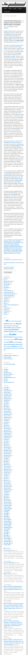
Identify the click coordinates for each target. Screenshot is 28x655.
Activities (6, 278)
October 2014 (7, 416)
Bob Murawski (18, 242)
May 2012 (6, 461)
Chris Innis (21, 213)
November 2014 (7, 414)
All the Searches (7, 550)
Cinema (6, 329)
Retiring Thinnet (7, 573)
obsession (8, 251)
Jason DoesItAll (7, 357)
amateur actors (11, 242)
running (5, 348)
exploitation (6, 246)
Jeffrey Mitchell (9, 174)
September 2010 (7, 489)
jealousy (20, 247)
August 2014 (6, 419)
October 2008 (7, 526)
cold (14, 331)
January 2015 (7, 411)
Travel (5, 314)
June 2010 (6, 494)
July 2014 (6, 420)
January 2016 (7, 392)
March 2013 (6, 445)
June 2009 (6, 513)
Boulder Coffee (12, 323)
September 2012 (7, 455)
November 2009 (7, 505)
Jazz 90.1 (6, 371)
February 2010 (7, 500)
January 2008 (7, 540)
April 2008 (6, 535)
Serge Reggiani (18, 53)
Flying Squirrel (16, 337)
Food (5, 289)
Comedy (6, 286)
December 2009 (7, 504)
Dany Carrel (15, 112)
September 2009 (7, 508)
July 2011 (6, 475)
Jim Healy (6, 342)
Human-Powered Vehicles (10, 293)
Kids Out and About (8, 374)
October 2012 (7, 453)
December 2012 (7, 450)
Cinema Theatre (8, 331)
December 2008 (7, 522)
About (15, 8)
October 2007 (7, 544)
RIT (10, 346)
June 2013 (6, 441)
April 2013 (6, 444)
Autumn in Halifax (17, 321)
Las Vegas (13, 250)
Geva (21, 337)
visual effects (11, 253)
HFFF (16, 339)
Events (10, 8)
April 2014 (6, 425)
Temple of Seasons (8, 358)
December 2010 (7, 485)
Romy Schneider (11, 56)
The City (6, 380)
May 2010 (6, 496)
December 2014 (7, 412)
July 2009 (6, 511)
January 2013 (7, 449)
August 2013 (6, 438)
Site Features (7, 311)
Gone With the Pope (19, 39)
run (21, 346)
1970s (13, 241)
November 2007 (7, 543)
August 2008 (6, 529)
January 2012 (7, 467)
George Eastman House (10, 42)
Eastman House (8, 337)
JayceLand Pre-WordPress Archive (11, 262)
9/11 (4, 321)
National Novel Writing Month (10, 304)
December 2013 (7, 431)
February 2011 (7, 482)
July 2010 (6, 493)
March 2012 (6, 464)
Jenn (21, 339)
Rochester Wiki (7, 376)
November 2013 (7, 433)
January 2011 (7, 483)
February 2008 (7, 538)
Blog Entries (10, 239)
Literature (6, 300)
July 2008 (6, 530)
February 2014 (7, 428)
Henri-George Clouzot (13, 247)
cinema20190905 (13, 329)
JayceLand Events (8, 297)
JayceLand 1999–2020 (9, 562)
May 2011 (6, 478)
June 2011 (6, 477)
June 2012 (6, 460)
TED (12, 348)
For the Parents (17, 239)
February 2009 (7, 519)
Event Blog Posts (7, 259)
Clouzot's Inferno (9, 243)
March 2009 (6, 518)
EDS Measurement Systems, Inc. (11, 355)
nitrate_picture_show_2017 (15, 344)
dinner (21, 331)
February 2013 (7, 447)
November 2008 (7, 524)
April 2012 (6, 463)
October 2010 (7, 488)
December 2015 (7, 394)
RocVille (6, 379)
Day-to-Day (6, 287)
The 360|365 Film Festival (10, 34)
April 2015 (6, 406)
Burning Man (7, 284)
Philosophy (6, 241)
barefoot (6, 324)
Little (11, 342)
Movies (22, 239)
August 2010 (6, 491)
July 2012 (6, 458)
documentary (6, 245)
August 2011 (6, 474)
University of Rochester (19, 348)
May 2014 (6, 423)
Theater (5, 312)
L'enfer (22, 48)
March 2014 (6, 427)
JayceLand (7, 548)
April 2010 (6, 497)
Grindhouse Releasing (15, 178)
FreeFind (11, 268)
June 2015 (6, 403)
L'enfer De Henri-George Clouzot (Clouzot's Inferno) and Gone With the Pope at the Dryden (13, 23)
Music (5, 303)
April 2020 (6, 389)
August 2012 (6, 456)
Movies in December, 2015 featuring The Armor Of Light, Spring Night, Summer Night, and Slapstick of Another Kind (13, 588)
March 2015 (6, 408)
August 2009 (6, 510)
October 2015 (7, 397)
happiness (12, 339)
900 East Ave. (19, 42)
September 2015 (7, 398)
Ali (7, 320)
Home (5, 8)
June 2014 (6, 422)
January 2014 (7, 430)
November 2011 (7, 471)
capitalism (13, 327)
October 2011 (7, 472)
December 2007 (7, 541)
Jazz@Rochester (7, 372)
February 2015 (7, 409)
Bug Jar (19, 323)
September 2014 (7, 417)
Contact (19, 8)
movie (16, 342)
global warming (7, 339)
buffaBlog (6, 369)
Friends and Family (8, 292)
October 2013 (7, 434)
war (5, 350)
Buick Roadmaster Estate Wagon (11, 325)
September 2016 (7, 390)
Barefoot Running (8, 281)
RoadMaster (14, 346)
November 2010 (7, 486)
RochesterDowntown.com (10, 377)
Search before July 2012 (9, 267)
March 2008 (6, 537)
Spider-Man (14, 192)
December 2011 (7, 469)
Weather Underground (9, 382)
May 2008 (6, 533)
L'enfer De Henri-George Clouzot (15, 37)
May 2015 (6, 405)
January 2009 (7, 521)
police (5, 346)
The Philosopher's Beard (9, 364)
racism (8, 346)
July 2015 (6, 401)
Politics (5, 309)
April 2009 (6, 516)
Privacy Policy (7, 11)
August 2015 (6, 400)
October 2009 (7, 507)
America (10, 321)
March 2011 (6, 480)
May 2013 (6, 442)
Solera (9, 348)
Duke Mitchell (7, 142)
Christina (18, 327)
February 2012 (7, 466)
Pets (5, 306)
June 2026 (6, 387)
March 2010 (6, 499)
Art (4, 279)
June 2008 (6, 532)
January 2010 (7, 502)
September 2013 (7, 436)
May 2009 (6, 515)
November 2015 (7, 395)
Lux (14, 342)
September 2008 (7, 527)
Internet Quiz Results (9, 295)
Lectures (6, 298)
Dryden (11, 245)
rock (19, 346)
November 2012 (7, 452)
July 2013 (6, 439)
